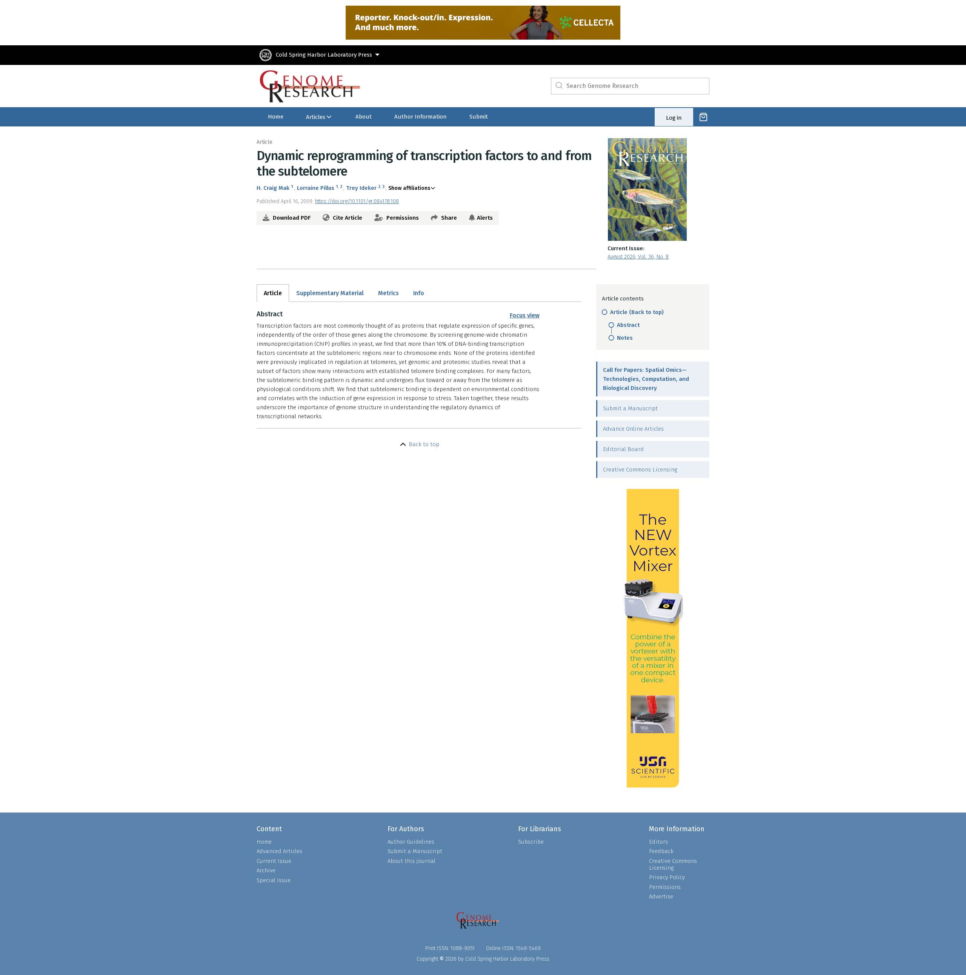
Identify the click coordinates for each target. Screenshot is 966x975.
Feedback (661, 851)
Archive (266, 870)
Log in (674, 117)
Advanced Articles (279, 851)
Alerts (485, 217)
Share (448, 217)
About (363, 116)
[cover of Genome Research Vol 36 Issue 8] (658, 189)
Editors (658, 841)
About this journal (411, 861)
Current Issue (274, 861)
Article (273, 293)
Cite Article (346, 217)
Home (275, 116)
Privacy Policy (667, 877)
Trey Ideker (361, 188)
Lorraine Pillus (315, 188)
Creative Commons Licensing (640, 469)
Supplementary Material (330, 293)
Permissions (402, 217)
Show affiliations (409, 188)
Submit (478, 116)
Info (418, 293)
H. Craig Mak (273, 188)
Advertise (661, 896)
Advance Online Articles (633, 428)
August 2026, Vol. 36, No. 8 (638, 257)
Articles (315, 117)
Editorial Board (623, 449)
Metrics (388, 293)
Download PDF (291, 217)
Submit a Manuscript (630, 408)
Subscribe (531, 841)
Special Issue (274, 880)
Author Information (420, 116)
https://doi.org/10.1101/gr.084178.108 (357, 201)
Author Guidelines (411, 841)
